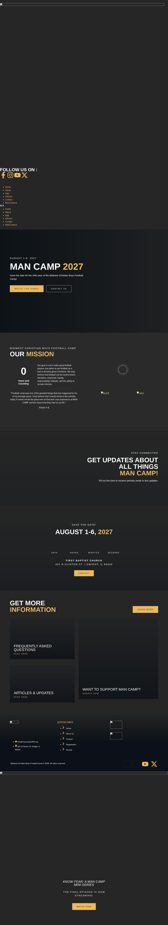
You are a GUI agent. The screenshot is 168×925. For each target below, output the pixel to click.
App (7, 193)
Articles (8, 196)
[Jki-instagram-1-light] (136, 764)
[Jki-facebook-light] (127, 764)
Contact (8, 200)
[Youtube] (17, 175)
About (8, 190)
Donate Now (91, 693)
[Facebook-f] (3, 175)
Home (8, 187)
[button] (84, 206)
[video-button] (123, 369)
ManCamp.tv (11, 203)
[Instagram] (10, 175)
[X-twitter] (24, 175)
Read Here (21, 654)
